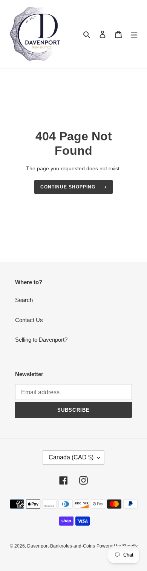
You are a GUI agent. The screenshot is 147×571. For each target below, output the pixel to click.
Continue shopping (67, 187)
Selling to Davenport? (41, 339)
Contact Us (29, 320)
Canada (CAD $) (71, 457)
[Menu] (134, 34)
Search (24, 300)
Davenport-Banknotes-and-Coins (61, 546)
